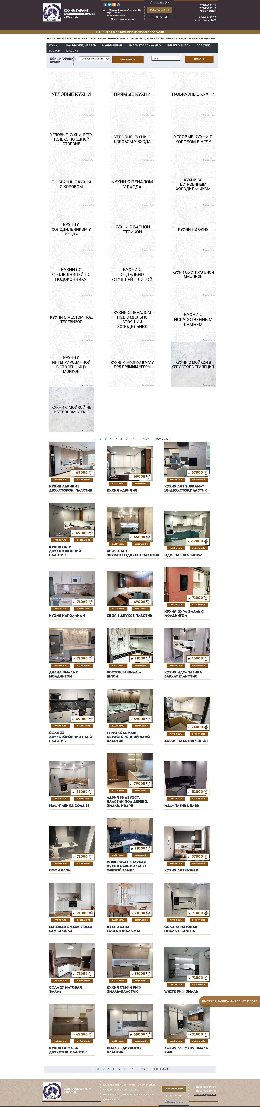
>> (134, 438)
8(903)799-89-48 (208, 7)
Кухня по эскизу (147, 1084)
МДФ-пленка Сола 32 (69, 806)
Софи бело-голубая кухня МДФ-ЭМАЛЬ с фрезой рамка (126, 866)
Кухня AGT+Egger (181, 870)
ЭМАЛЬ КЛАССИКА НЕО (144, 45)
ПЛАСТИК (203, 45)
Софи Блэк (60, 870)
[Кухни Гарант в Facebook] (152, 17)
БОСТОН (54, 50)
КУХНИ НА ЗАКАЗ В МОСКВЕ (120, 1089)
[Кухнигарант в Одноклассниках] (161, 17)
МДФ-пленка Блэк (182, 806)
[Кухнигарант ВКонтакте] (157, 17)
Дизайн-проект (111, 1099)
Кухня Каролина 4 (67, 616)
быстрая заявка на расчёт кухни (229, 1001)
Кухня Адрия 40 (122, 490)
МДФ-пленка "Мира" (183, 555)
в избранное (83, 479)
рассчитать (61, 479)
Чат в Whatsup (208, 10)
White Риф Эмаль (181, 992)
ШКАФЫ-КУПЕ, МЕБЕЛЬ (80, 45)
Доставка (149, 1094)
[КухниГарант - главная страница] (52, 12)
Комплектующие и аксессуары (119, 1084)
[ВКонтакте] (105, 4)
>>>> (146, 438)
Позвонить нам (111, 1094)
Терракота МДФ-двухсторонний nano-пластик (129, 737)
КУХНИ (52, 45)
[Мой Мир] (118, 4)
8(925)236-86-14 (208, 4)
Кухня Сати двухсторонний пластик (65, 551)
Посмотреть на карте (122, 19)
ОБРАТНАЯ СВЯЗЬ (159, 10)
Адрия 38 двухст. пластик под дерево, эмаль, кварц (127, 802)
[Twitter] (109, 4)
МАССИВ (72, 50)
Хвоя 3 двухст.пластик (129, 616)
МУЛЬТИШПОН (112, 45)
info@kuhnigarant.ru (205, 13)
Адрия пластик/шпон (186, 741)
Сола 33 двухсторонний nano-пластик (71, 737)
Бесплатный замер (131, 1094)
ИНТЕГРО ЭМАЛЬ (178, 45)
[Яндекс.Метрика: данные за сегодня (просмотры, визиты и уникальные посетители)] (174, 1101)
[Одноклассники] (114, 4)
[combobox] (94, 58)
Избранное (158, 2)
